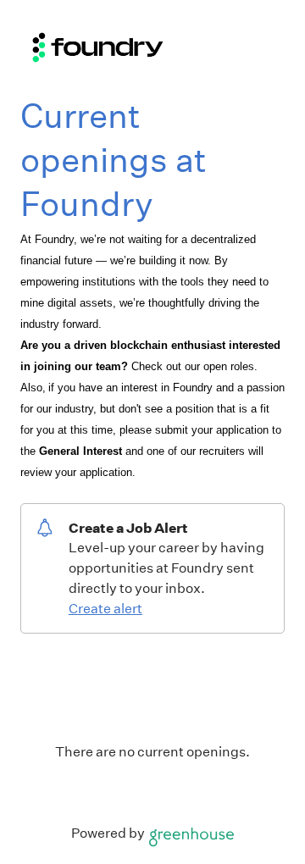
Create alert (105, 609)
